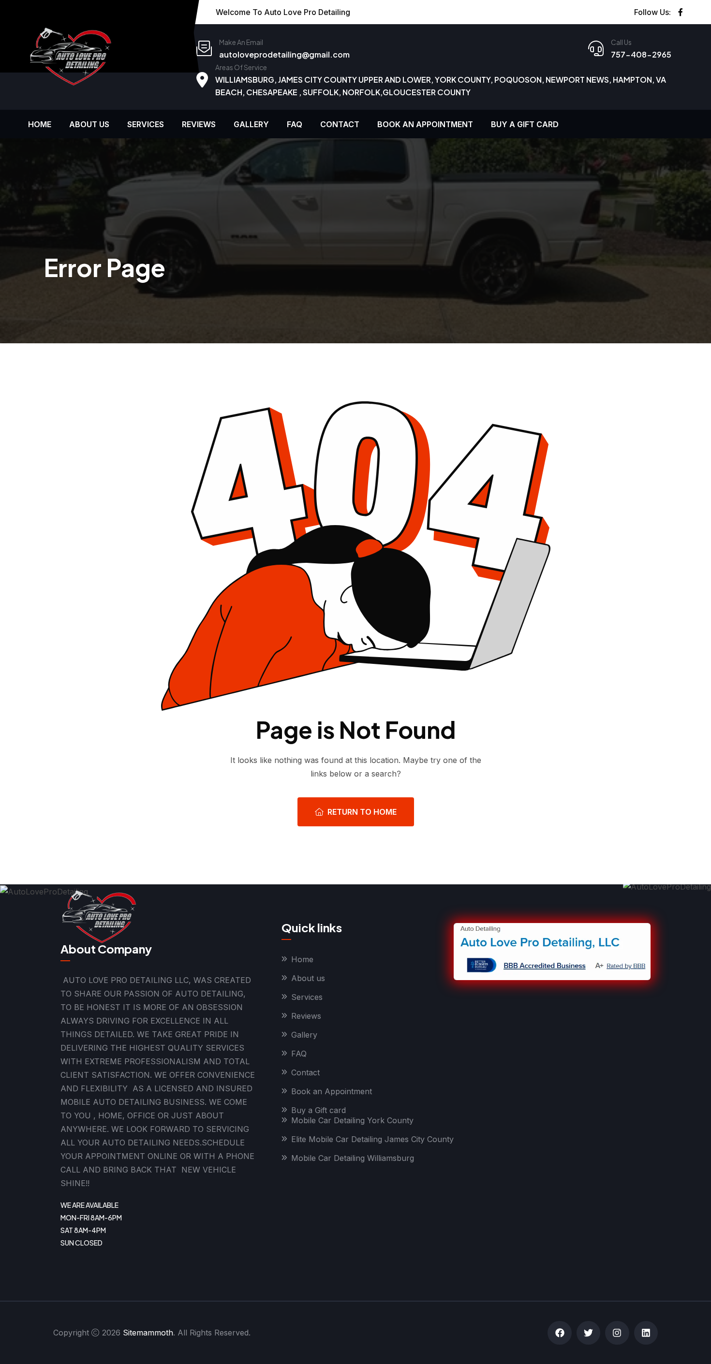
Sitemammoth (148, 1332)
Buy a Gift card (525, 124)
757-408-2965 (641, 54)
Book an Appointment (425, 124)
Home (39, 124)
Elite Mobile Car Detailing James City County (372, 1139)
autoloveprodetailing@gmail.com (284, 54)
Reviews (199, 124)
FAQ (294, 124)
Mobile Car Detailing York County (352, 1120)
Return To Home (362, 812)
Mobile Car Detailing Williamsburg (352, 1158)
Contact (339, 124)
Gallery (251, 124)
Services (145, 124)
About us (89, 124)
